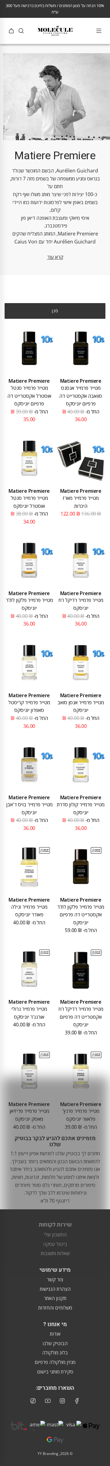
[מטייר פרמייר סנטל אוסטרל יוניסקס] (29, 458)
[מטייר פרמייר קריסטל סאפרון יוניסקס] (29, 662)
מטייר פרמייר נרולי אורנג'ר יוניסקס (29, 1013)
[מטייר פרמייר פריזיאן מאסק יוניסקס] (29, 1071)
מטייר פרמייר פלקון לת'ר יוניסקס (29, 604)
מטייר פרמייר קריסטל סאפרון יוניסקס (29, 706)
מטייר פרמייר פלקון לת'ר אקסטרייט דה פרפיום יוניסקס (80, 914)
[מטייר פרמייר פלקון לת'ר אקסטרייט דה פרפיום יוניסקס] (80, 867)
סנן (55, 311)
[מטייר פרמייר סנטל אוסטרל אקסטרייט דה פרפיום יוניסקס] (29, 348)
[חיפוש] (21, 31)
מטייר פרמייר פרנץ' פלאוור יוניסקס (80, 1115)
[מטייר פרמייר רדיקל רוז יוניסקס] (80, 560)
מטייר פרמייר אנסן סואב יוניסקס (80, 706)
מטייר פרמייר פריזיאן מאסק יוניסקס (29, 1115)
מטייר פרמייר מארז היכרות (81, 502)
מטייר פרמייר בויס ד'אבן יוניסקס (29, 808)
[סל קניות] (11, 31)
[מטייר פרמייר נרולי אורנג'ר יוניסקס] (29, 969)
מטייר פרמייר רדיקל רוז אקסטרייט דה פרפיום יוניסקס (80, 1017)
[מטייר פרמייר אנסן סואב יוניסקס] (80, 662)
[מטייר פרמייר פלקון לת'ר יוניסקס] (29, 560)
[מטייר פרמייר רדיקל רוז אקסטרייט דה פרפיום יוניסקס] (80, 969)
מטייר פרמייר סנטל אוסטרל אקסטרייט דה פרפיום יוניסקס (29, 396)
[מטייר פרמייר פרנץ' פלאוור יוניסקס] (80, 1071)
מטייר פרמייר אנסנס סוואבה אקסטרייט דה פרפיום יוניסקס (80, 396)
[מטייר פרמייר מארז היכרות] (80, 458)
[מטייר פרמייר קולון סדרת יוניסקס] (80, 764)
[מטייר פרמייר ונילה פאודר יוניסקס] (29, 867)
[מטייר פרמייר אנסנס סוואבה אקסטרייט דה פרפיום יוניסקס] (80, 348)
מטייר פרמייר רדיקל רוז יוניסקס (80, 604)
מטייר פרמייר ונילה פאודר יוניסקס (29, 910)
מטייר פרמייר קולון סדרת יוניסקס (81, 808)
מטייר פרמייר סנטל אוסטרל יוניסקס (29, 502)
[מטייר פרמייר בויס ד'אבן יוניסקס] (29, 764)
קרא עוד (55, 257)
